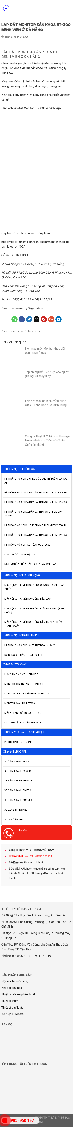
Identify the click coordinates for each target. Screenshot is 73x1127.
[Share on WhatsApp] (14, 319)
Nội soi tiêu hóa (11, 988)
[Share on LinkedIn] (58, 319)
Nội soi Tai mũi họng (14, 981)
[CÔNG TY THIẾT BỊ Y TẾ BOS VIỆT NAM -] (37, 8)
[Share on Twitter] (29, 319)
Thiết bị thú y (9, 1001)
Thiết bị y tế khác (12, 1007)
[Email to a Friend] (37, 319)
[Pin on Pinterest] (44, 319)
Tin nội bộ (21, 331)
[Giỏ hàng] (68, 8)
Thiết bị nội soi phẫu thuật (18, 994)
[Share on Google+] (51, 319)
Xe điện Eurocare (12, 1014)
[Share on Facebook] (22, 319)
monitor (39, 331)
